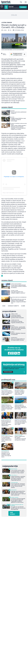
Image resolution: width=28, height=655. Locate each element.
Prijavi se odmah (8, 371)
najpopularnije (10, 466)
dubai (3, 305)
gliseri (23, 305)
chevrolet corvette (13, 305)
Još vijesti (12, 513)
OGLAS (14, 15)
